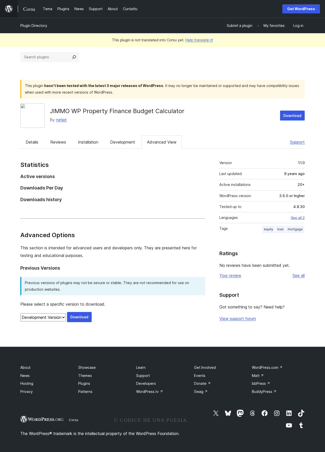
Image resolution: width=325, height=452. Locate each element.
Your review (230, 275)
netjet (61, 119)
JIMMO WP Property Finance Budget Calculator (117, 111)
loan (280, 229)
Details (32, 142)
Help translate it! (199, 40)
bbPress (261, 383)
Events (199, 375)
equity (268, 229)
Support (297, 142)
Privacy (26, 391)
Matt (258, 375)
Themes (85, 375)
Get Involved (205, 367)
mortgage (295, 229)
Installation (88, 142)
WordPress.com (267, 367)
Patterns (85, 391)
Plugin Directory (33, 25)
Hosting (26, 383)
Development (122, 142)
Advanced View (161, 142)
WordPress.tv (149, 391)
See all (298, 275)
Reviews (58, 142)
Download (292, 115)
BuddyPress (264, 391)
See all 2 (298, 218)
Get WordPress (301, 9)
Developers (146, 383)
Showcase (87, 367)
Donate (202, 383)
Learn (140, 367)
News (25, 375)
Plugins (84, 383)
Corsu (73, 420)
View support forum (237, 318)
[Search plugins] (74, 57)
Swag (201, 391)
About (25, 367)
